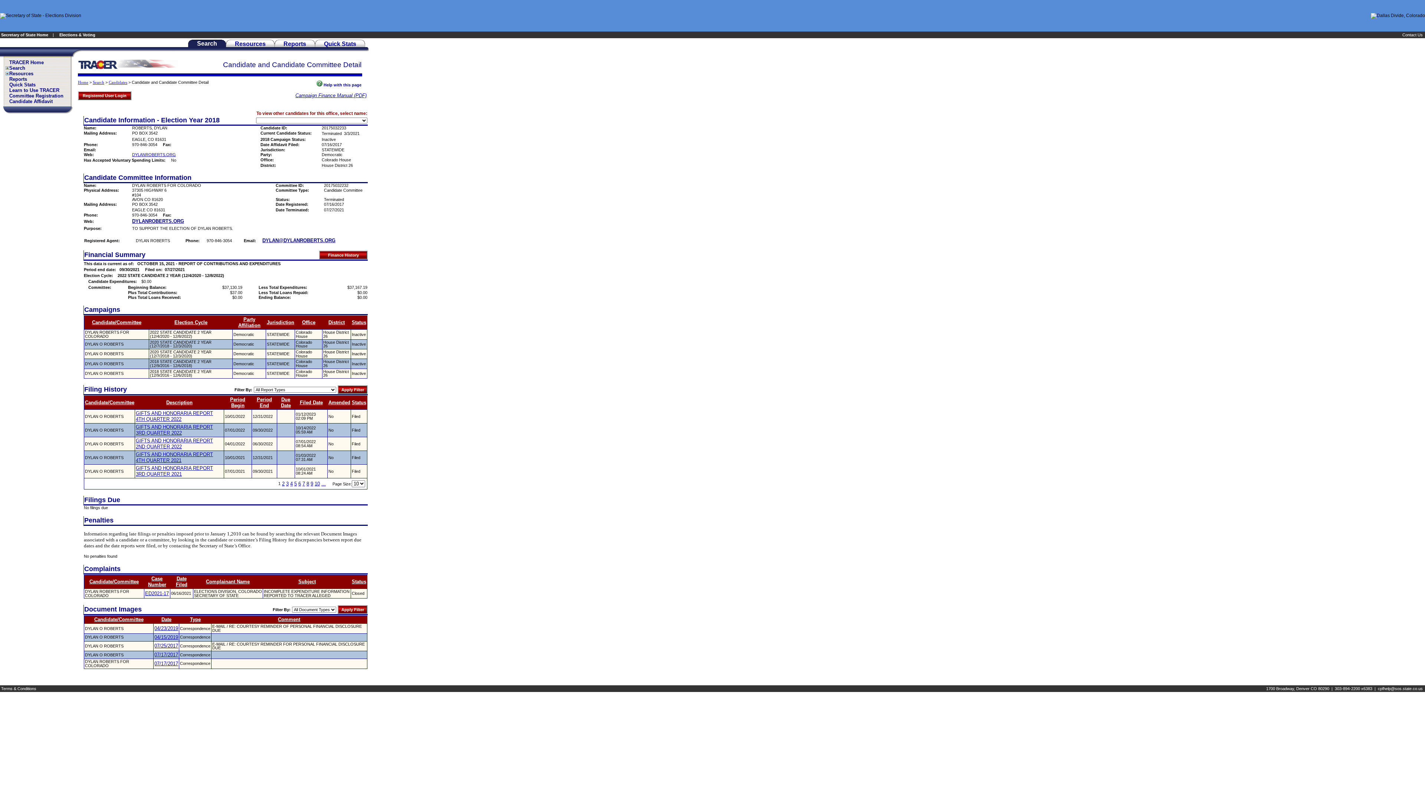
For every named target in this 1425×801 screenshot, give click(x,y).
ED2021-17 (157, 593)
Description (179, 402)
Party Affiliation (249, 322)
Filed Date (311, 402)
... (323, 484)
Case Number (157, 581)
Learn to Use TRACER (34, 90)
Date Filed (181, 581)
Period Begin (237, 402)
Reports (18, 79)
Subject (307, 581)
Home (83, 82)
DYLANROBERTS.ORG (154, 154)
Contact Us (1413, 35)
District (336, 322)
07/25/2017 (166, 646)
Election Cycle (190, 322)
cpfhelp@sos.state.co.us (1400, 688)
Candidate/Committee (116, 322)
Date (166, 619)
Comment (289, 619)
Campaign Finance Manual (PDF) (331, 95)
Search (17, 68)
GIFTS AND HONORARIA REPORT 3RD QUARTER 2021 (174, 471)
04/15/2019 (166, 637)
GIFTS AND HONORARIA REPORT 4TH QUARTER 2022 (174, 416)
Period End (264, 402)
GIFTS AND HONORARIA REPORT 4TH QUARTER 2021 (174, 457)
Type (195, 619)
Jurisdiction (280, 322)
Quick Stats (22, 85)
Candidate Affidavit (31, 101)
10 (317, 484)
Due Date (286, 402)
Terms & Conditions (18, 688)
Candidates (118, 82)
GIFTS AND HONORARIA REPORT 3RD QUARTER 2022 (174, 430)
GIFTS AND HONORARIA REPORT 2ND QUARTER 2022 (174, 443)
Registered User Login (105, 95)
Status (359, 322)
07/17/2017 (166, 654)
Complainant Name (228, 581)
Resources (21, 73)
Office (308, 322)
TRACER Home (26, 62)
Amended (339, 402)
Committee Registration (36, 96)
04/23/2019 (166, 628)
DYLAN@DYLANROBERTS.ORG (298, 240)
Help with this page (341, 85)
